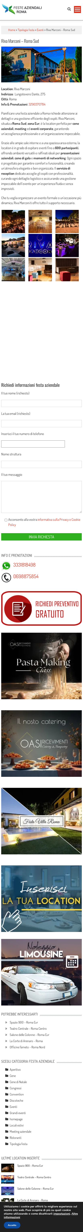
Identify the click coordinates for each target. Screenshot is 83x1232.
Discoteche (16, 1100)
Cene (13, 1076)
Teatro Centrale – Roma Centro (28, 1028)
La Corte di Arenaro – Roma (26, 1041)
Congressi (15, 1088)
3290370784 (37, 104)
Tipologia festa (26, 30)
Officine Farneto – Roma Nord (27, 1047)
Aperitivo (15, 1069)
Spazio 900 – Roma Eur (24, 1022)
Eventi (40, 30)
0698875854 (25, 576)
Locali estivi (17, 1125)
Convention (17, 1094)
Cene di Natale (18, 1082)
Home (11, 30)
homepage (16, 1119)
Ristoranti (15, 1138)
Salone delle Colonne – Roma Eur (29, 1035)
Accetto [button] (12, 1225)
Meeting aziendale (20, 1131)
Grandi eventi (18, 1113)
